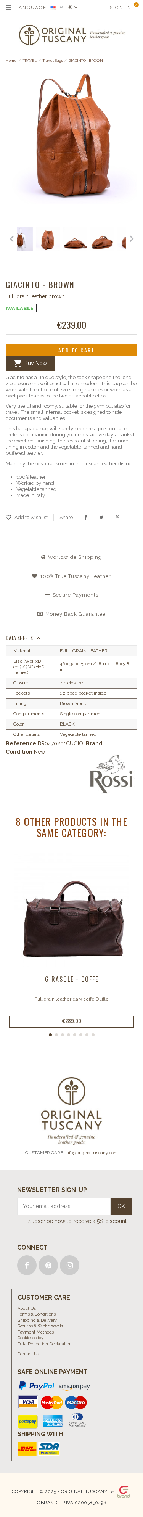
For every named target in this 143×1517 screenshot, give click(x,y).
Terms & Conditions (37, 1314)
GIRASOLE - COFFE (71, 979)
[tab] (71, 638)
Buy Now (30, 363)
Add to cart (76, 350)
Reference (21, 743)
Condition (19, 752)
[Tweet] (101, 517)
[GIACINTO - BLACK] (31, 240)
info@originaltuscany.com (91, 1152)
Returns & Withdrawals (40, 1326)
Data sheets (19, 638)
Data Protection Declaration (45, 1344)
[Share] (85, 517)
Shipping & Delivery (37, 1320)
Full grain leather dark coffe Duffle (72, 999)
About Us (27, 1308)
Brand (94, 743)
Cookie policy (30, 1337)
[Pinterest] (117, 517)
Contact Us (28, 1353)
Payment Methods (36, 1332)
